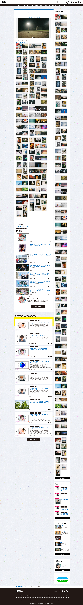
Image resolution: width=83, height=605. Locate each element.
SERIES (41, 5)
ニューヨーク (63, 531)
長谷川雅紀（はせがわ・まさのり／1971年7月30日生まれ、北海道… (65, 544)
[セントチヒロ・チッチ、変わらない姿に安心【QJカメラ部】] (19, 46)
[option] (62, 566)
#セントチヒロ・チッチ (19, 224)
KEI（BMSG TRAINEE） (65, 499)
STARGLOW (63, 536)
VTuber (32, 5)
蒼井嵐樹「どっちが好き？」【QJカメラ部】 (38, 335)
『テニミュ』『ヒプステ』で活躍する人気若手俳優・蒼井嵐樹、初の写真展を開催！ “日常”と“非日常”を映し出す (39, 402)
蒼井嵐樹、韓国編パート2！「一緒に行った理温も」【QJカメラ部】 (39, 389)
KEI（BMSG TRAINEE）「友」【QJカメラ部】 (65, 514)
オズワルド (62, 548)
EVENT (64, 5)
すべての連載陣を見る (62, 570)
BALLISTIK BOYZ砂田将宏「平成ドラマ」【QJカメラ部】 (39, 428)
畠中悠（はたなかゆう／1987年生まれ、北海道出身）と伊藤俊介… (65, 550)
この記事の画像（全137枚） (21, 42)
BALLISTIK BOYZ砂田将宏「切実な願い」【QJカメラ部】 (39, 323)
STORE (60, 5)
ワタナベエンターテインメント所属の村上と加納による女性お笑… (65, 527)
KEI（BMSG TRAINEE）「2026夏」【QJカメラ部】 (65, 496)
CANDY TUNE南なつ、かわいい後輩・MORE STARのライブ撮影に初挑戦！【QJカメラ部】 (39, 349)
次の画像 (38, 17)
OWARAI (19, 5)
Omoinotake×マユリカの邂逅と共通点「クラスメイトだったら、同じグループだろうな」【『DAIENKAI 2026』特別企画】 (40, 290)
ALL (49, 5)
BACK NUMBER (54, 5)
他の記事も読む (38, 306)
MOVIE (28, 5)
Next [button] (67, 565)
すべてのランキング (62, 517)
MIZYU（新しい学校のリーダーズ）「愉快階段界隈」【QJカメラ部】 (39, 362)
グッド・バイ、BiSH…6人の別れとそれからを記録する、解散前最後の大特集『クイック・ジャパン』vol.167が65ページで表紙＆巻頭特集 (40, 255)
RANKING (45, 5)
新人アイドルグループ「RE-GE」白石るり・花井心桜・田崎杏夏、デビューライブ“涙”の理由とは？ (40, 282)
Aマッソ (62, 525)
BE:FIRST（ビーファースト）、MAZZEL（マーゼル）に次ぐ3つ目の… (65, 539)
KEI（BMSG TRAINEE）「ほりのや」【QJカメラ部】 (65, 489)
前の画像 (28, 17)
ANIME (36, 5)
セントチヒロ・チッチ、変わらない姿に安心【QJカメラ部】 (30, 13)
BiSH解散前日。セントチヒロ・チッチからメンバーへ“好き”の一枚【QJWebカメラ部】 (40, 245)
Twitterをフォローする (63, 578)
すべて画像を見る (62, 478)
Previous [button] (56, 565)
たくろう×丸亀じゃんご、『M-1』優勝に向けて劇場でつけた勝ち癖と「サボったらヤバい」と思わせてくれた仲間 (40, 274)
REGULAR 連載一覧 (20, 586)
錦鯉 (61, 542)
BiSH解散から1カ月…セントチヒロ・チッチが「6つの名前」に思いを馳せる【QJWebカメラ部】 (40, 234)
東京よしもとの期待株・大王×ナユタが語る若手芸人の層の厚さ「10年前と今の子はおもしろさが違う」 (40, 266)
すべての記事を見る (33, 439)
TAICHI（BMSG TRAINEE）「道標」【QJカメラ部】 (39, 375)
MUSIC (24, 5)
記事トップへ (33, 17)
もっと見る (62, 554)
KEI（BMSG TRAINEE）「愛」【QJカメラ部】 (65, 509)
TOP (16, 586)
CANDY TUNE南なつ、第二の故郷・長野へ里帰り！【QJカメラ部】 (39, 415)
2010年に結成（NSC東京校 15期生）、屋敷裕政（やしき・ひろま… (65, 533)
